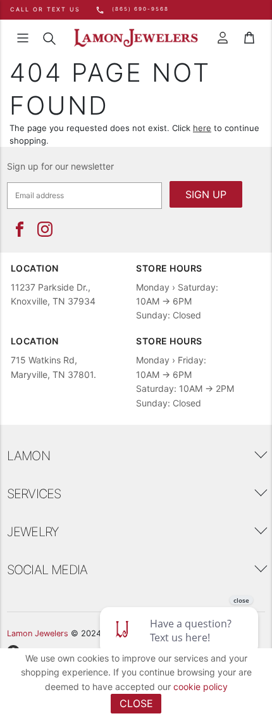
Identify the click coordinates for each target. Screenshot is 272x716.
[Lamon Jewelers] (136, 38)
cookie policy (200, 686)
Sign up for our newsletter (60, 166)
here (202, 128)
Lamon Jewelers (37, 633)
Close (136, 703)
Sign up (205, 194)
